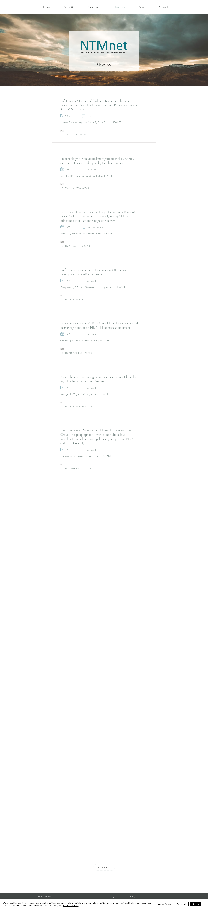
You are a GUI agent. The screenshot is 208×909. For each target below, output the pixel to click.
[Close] (204, 904)
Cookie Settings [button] (165, 904)
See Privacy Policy (71, 905)
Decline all (181, 904)
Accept (196, 904)
